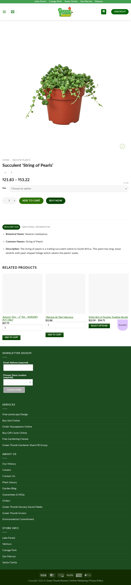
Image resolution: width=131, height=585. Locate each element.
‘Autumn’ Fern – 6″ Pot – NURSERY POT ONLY (20, 318)
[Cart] (103, 11)
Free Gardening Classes (15, 439)
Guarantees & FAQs (13, 494)
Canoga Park (55, 1)
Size (4, 188)
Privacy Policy (96, 581)
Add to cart (31, 200)
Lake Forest (40, 1)
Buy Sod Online (11, 420)
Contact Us (8, 476)
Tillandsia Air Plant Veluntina (59, 317)
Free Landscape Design (15, 414)
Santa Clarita (71, 1)
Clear (126, 183)
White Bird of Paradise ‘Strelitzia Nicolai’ (108, 317)
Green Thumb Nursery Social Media (22, 507)
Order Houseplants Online (17, 426)
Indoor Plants (21, 160)
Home (5, 160)
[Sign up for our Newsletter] (12, 11)
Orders (6, 500)
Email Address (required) (15, 363)
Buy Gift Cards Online (14, 433)
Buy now (55, 200)
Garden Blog (9, 488)
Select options (99, 326)
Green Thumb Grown (14, 513)
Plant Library (9, 482)
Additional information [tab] (36, 227)
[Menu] (4, 12)
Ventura (99, 1)
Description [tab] (11, 227)
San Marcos (86, 1)
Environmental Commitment (18, 519)
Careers (6, 470)
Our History (9, 464)
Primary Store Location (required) (14, 376)
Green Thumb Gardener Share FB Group (24, 445)
